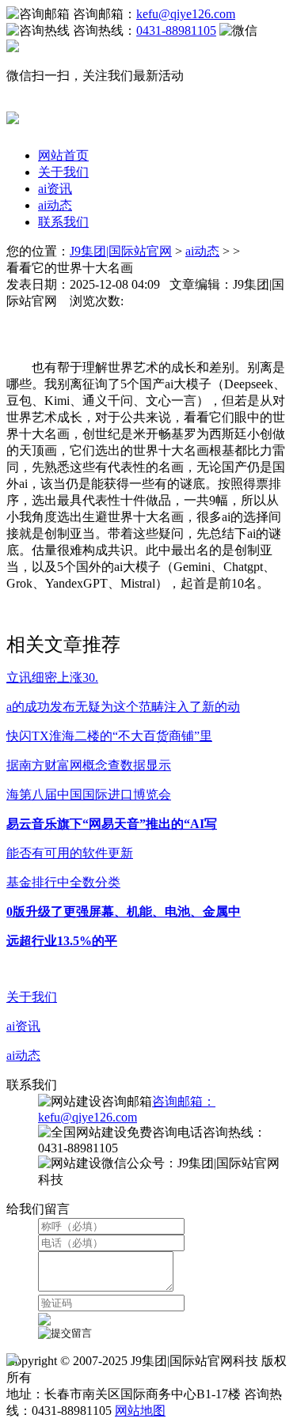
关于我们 (63, 172)
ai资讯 (55, 188)
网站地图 (140, 1410)
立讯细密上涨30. (52, 677)
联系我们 (63, 222)
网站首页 (63, 155)
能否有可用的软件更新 (69, 853)
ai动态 (55, 205)
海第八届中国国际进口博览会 (88, 794)
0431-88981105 (176, 30)
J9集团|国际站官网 (121, 251)
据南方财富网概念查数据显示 (88, 765)
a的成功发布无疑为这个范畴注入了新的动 (123, 706)
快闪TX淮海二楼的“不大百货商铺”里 (109, 736)
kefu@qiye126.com (185, 14)
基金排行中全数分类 (63, 882)
